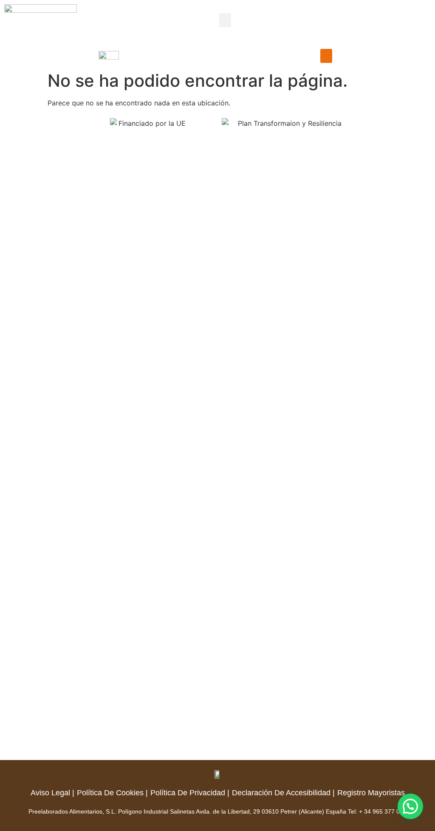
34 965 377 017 (385, 811)
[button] (225, 20)
